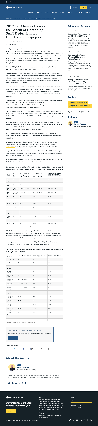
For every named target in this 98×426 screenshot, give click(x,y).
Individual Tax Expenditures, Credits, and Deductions (79, 106)
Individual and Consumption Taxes (78, 102)
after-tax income (10, 135)
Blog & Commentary (58, 12)
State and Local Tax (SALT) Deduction (80, 112)
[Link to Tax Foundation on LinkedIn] (77, 420)
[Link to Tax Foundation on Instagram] (84, 420)
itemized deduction (24, 89)
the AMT (20, 111)
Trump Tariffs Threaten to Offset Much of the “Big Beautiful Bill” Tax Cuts (78, 82)
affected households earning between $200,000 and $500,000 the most (36, 151)
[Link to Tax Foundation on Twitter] (74, 420)
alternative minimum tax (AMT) (14, 69)
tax (42, 73)
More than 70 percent (45, 153)
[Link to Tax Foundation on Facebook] (70, 420)
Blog (11, 18)
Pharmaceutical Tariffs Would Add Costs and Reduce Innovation (76, 57)
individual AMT (29, 73)
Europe (14, 1)
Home (7, 18)
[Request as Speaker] (13, 383)
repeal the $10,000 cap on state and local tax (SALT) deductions (24, 51)
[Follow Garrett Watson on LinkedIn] (23, 383)
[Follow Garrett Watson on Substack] (25, 383)
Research (31, 12)
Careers (72, 397)
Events (80, 12)
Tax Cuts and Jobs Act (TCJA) (14, 53)
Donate (84, 7)
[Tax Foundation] (14, 7)
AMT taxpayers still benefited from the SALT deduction (21, 105)
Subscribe (74, 7)
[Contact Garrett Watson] (16, 383)
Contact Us (73, 401)
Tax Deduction (52, 167)
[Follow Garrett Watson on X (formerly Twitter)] (19, 383)
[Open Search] (90, 7)
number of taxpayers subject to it (40, 111)
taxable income (10, 91)
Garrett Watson (12, 44)
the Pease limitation (44, 87)
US (8, 1)
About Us (87, 12)
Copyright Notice (26, 420)
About (41, 397)
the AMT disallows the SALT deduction (16, 82)
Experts (40, 12)
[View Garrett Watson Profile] (9, 383)
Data (46, 12)
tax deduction (44, 100)
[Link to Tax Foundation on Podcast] (91, 420)
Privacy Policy (34, 420)
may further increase (49, 56)
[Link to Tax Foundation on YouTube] (80, 420)
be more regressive (26, 60)
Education (71, 12)
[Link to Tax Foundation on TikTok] (87, 420)
